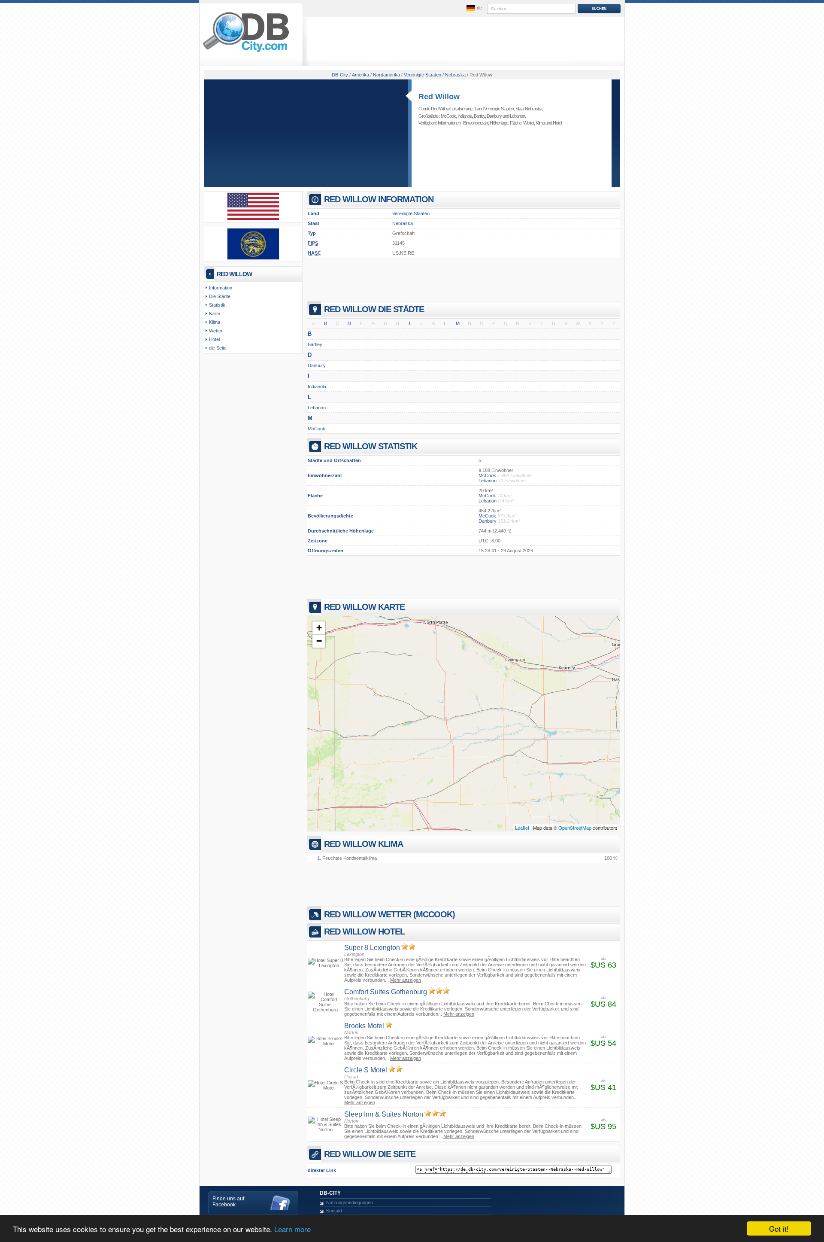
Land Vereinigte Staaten (494, 108)
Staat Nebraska (528, 108)
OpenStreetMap (574, 827)
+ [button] (319, 627)
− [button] (319, 641)
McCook (448, 116)
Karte (214, 313)
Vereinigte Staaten (411, 213)
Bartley (479, 116)
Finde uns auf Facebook (228, 1202)
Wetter (528, 122)
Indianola (464, 116)
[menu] (473, 8)
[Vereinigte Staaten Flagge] (253, 218)
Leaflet (522, 827)
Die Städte (219, 296)
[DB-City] (246, 52)
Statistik (217, 304)
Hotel (557, 122)
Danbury (494, 116)
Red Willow (439, 96)
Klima (540, 122)
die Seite (218, 347)
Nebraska (402, 223)
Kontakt (334, 1210)
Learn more (292, 1229)
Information (220, 287)
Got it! (779, 1228)
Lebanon (517, 116)
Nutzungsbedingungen (349, 1202)
